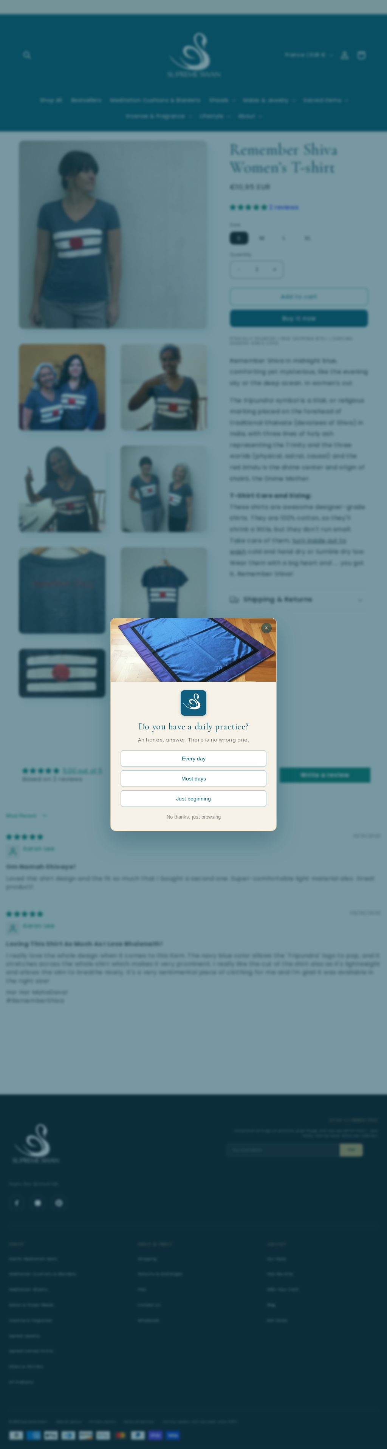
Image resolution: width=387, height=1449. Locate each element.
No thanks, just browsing (194, 817)
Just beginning (193, 799)
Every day (194, 758)
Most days (193, 779)
